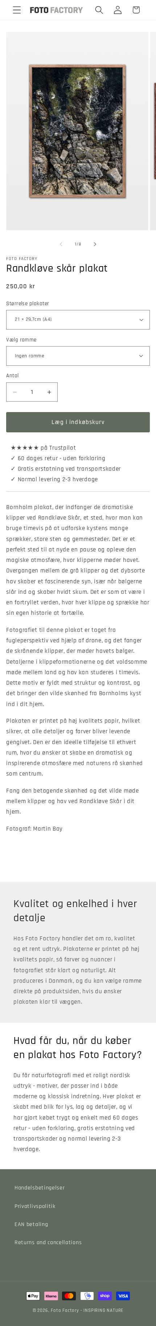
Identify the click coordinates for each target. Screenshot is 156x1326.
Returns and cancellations (48, 1242)
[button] (17, 10)
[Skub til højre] (95, 244)
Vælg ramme (21, 339)
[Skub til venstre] (61, 244)
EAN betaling (31, 1224)
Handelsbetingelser (40, 1188)
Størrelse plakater (27, 303)
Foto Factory (65, 1310)
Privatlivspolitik (35, 1206)
